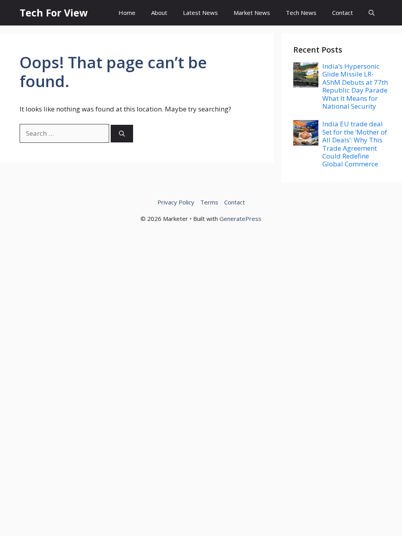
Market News (252, 12)
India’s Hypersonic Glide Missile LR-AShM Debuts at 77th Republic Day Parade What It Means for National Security (355, 86)
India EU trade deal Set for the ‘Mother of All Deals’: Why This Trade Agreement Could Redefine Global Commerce (354, 143)
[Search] (122, 133)
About (159, 12)
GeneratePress (240, 218)
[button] (371, 13)
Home (127, 12)
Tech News (301, 12)
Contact (342, 12)
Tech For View (54, 12)
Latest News (200, 12)
